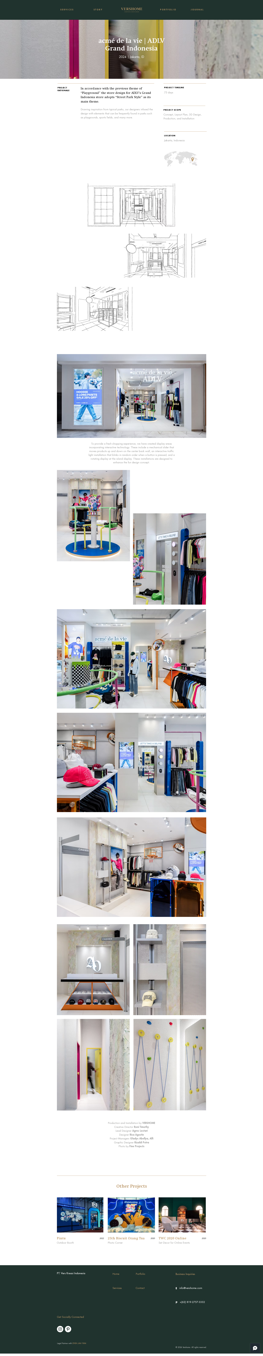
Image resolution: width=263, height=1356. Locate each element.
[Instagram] (60, 1329)
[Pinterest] (68, 1329)
